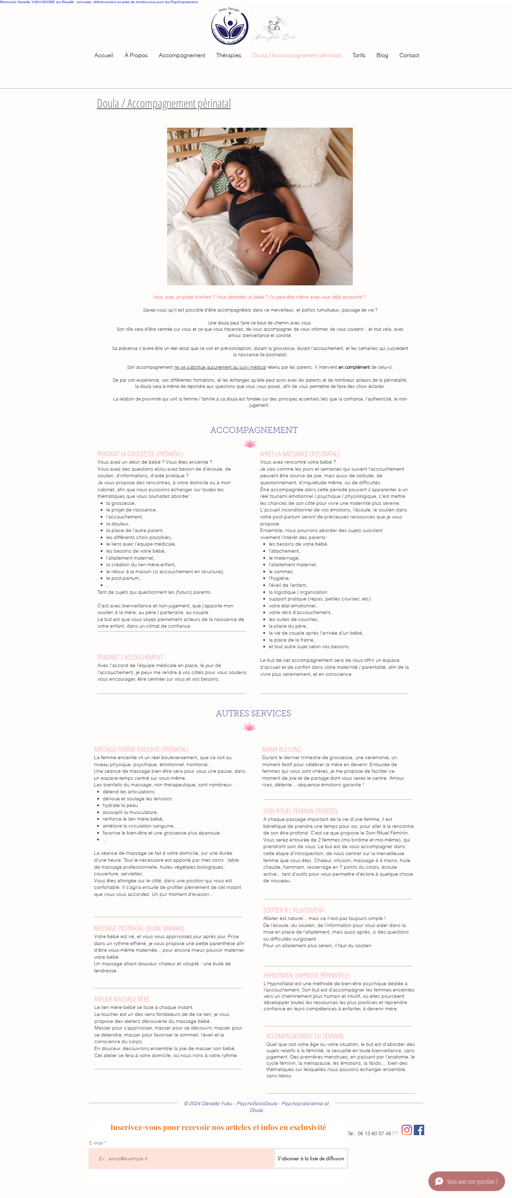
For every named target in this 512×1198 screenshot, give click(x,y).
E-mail (96, 1142)
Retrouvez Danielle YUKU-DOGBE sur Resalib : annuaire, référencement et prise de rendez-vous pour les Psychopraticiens (99, 2)
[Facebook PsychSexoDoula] (419, 1130)
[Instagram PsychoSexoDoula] (407, 1130)
